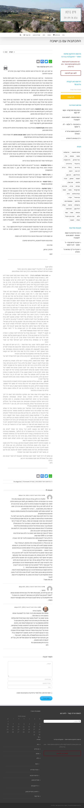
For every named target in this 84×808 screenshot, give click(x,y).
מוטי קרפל (77, 190)
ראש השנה (69, 209)
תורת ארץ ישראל (69, 216)
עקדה (70, 197)
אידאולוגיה (66, 152)
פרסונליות (77, 205)
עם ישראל (77, 197)
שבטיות (78, 212)
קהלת (64, 205)
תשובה (72, 220)
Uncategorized (17, 481)
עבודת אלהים (76, 194)
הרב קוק (68, 175)
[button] (20, 35)
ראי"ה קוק (77, 209)
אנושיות (72, 156)
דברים (64, 167)
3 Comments (26, 481)
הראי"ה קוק (77, 175)
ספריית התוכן (35, 780)
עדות (68, 194)
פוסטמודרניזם (68, 201)
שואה (71, 212)
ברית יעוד (77, 167)
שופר (66, 212)
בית (38, 744)
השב (20, 495)
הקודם (11, 52)
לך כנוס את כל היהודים (73, 138)
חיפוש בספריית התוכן (32, 791)
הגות (36, 764)
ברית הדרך (69, 164)
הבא (6, 52)
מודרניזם (64, 186)
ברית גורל (77, 164)
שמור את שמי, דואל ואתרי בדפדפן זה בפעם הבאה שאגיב (33, 693)
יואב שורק (70, 182)
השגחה (78, 179)
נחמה (70, 190)
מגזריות (78, 186)
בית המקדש (67, 160)
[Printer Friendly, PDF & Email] (5, 68)
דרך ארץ (77, 171)
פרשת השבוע (34, 775)
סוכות (64, 190)
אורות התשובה (76, 152)
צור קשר (36, 796)
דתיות (70, 171)
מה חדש (36, 749)
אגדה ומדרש (34, 770)
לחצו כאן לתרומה (71, 73)
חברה (65, 179)
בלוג (37, 758)
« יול (39, 737)
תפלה (78, 220)
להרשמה (70, 97)
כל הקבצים (34, 786)
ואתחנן (71, 179)
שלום (78, 216)
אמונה (78, 156)
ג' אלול (70, 167)
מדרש (71, 186)
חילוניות (78, 182)
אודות (37, 754)
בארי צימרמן (76, 160)
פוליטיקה (77, 201)
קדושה (70, 205)
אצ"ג (66, 156)
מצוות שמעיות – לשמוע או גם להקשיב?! (72, 235)
